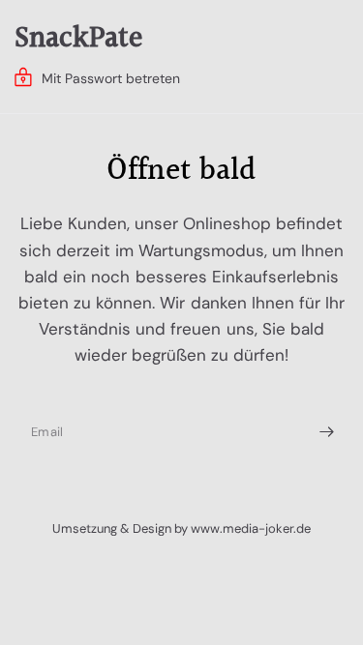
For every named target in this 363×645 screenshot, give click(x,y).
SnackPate (78, 38)
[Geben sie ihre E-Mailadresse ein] (326, 432)
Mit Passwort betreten (111, 78)
